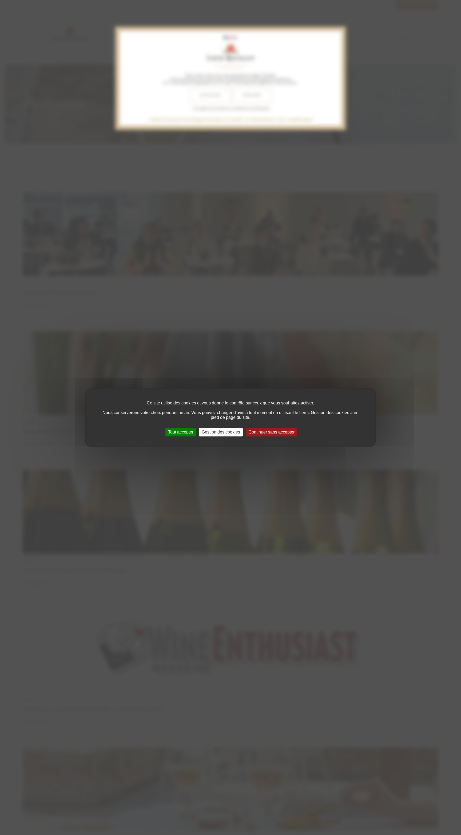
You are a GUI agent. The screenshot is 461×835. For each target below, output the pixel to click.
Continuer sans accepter (271, 432)
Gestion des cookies (221, 432)
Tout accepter (180, 432)
